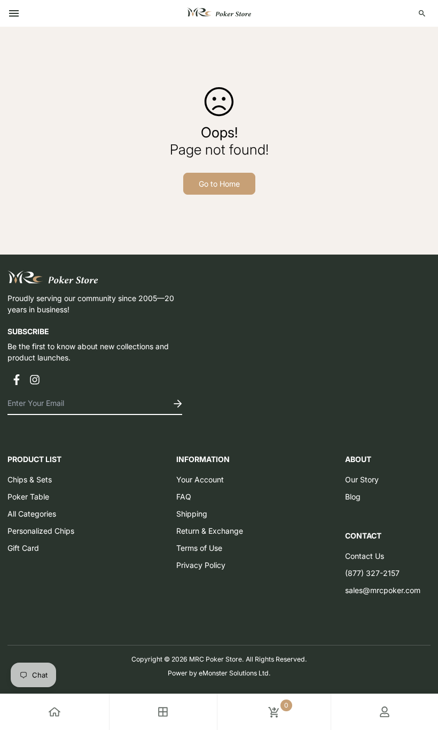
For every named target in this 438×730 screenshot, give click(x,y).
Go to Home (219, 183)
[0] (274, 711)
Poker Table (28, 496)
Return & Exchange (209, 530)
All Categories (31, 513)
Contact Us (364, 555)
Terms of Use (199, 547)
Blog (353, 496)
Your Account (200, 479)
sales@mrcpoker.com (382, 590)
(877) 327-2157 (372, 573)
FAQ (183, 496)
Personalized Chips (40, 530)
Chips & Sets (29, 479)
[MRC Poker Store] (219, 13)
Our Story (362, 479)
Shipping (191, 513)
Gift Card (23, 547)
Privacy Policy (200, 565)
